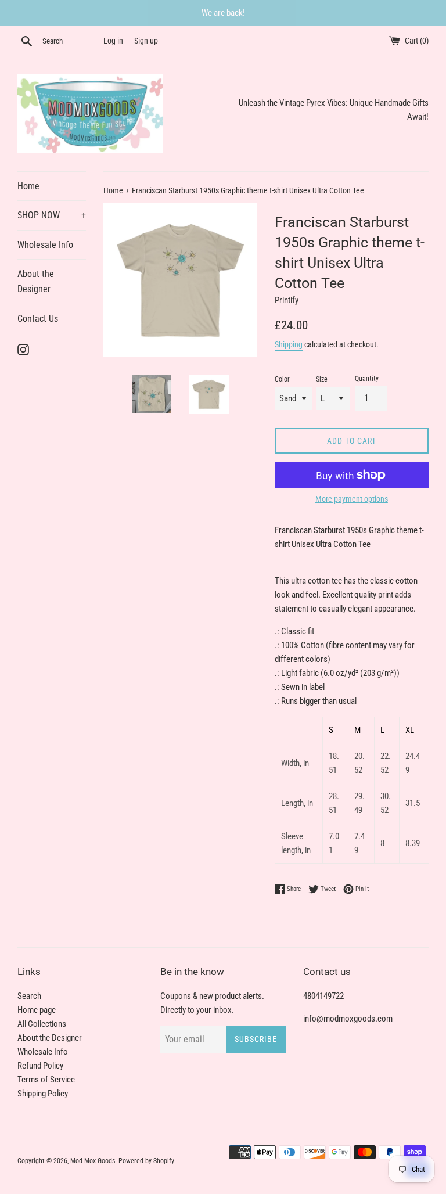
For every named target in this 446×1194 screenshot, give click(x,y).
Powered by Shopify (146, 1161)
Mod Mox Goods (92, 1161)
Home (28, 186)
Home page (36, 1010)
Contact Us (37, 318)
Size (322, 379)
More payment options (351, 499)
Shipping (289, 344)
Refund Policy (40, 1065)
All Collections (41, 1024)
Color (282, 379)
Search (29, 996)
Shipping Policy (42, 1093)
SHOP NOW (51, 215)
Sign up (146, 40)
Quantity (367, 379)
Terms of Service (46, 1079)
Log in (113, 40)
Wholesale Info (45, 244)
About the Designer (35, 281)
